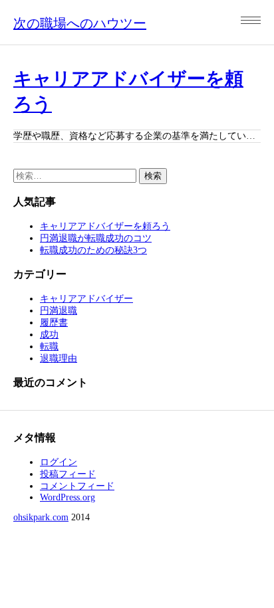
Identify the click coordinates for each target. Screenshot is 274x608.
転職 (49, 347)
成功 (49, 335)
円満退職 (58, 311)
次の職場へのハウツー (79, 23)
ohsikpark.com (40, 517)
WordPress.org (67, 497)
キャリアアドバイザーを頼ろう (105, 226)
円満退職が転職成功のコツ (96, 238)
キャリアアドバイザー (86, 299)
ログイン (58, 462)
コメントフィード (77, 486)
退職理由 (58, 358)
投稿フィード (68, 474)
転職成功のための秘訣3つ (93, 250)
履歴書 (54, 323)
